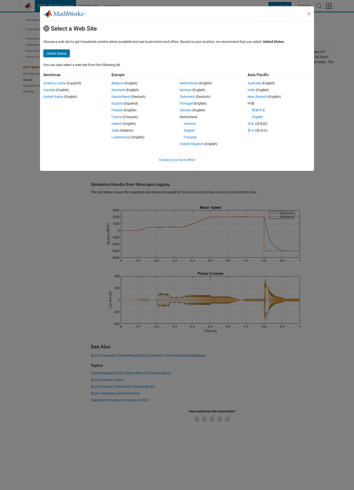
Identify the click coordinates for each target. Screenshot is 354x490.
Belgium (117, 83)
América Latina (54, 83)
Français (190, 137)
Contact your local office (177, 160)
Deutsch (190, 124)
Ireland (116, 124)
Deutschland (120, 97)
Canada (49, 90)
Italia (115, 130)
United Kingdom (191, 144)
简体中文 (258, 110)
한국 (251, 130)
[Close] (309, 13)
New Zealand (257, 97)
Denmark (118, 90)
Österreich (187, 97)
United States (53, 97)
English (189, 130)
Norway (185, 90)
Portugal (186, 103)
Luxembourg (121, 137)
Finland (117, 110)
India (251, 90)
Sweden (185, 110)
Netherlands (189, 83)
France (116, 117)
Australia (254, 83)
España (117, 103)
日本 (251, 124)
